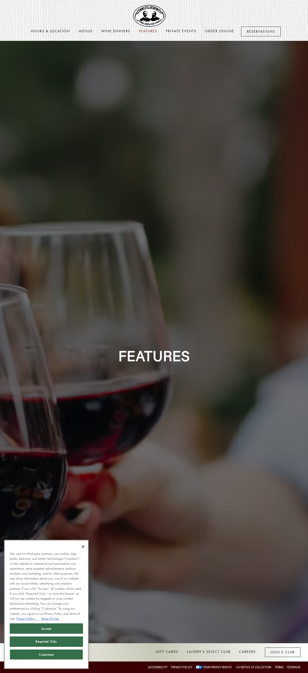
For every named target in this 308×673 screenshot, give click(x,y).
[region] (46, 604)
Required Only (46, 641)
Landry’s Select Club (208, 651)
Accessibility (157, 667)
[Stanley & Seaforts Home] (150, 15)
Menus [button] (86, 31)
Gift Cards (167, 651)
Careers (247, 651)
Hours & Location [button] (50, 31)
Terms (279, 667)
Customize (46, 654)
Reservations (261, 31)
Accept (46, 629)
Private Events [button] (181, 31)
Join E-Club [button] (283, 652)
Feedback (293, 667)
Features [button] (148, 31)
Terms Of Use (49, 618)
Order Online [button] (219, 31)
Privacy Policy (181, 667)
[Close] (83, 547)
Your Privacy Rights (217, 667)
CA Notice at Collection (253, 667)
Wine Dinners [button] (115, 31)
